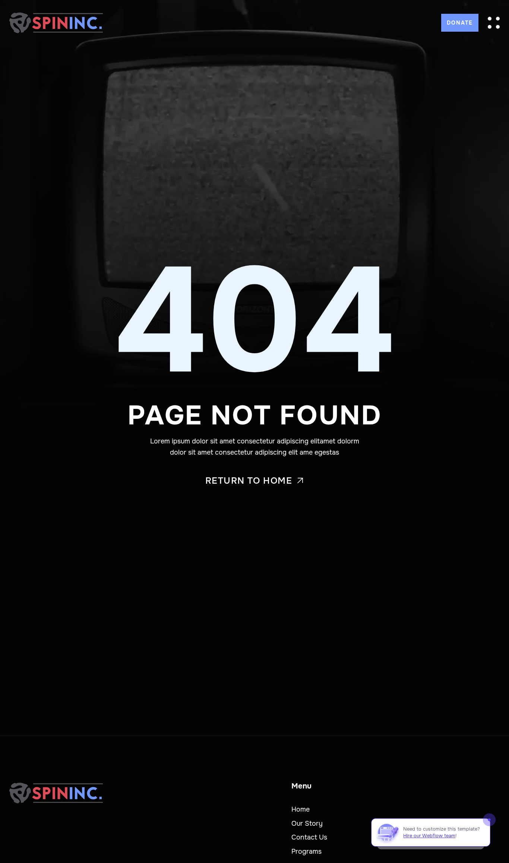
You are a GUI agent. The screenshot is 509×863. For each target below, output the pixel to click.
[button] (494, 23)
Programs (306, 851)
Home (300, 809)
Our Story (307, 823)
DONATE (460, 22)
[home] (56, 22)
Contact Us (309, 837)
